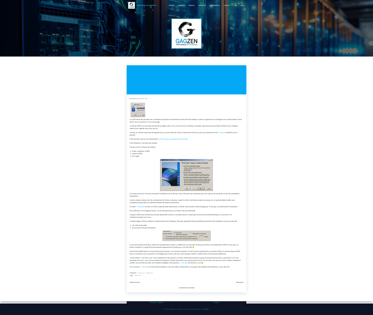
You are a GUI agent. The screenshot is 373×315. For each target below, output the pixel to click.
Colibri (206, 309)
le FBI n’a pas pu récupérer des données (173, 139)
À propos (181, 5)
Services (192, 5)
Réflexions (149, 273)
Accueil (171, 5)
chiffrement (137, 275)
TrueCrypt (222, 132)
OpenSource (141, 273)
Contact (227, 5)
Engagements (215, 5)
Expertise (202, 5)
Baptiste (134, 98)
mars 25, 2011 (143, 98)
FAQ (235, 5)
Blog (242, 5)
